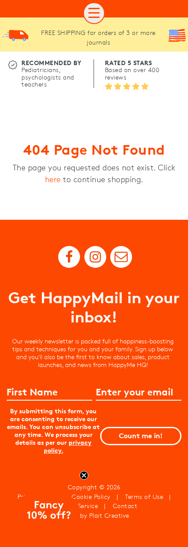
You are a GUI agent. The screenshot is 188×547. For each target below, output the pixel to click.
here (53, 179)
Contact (125, 506)
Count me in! (141, 436)
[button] (94, 13)
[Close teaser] (84, 475)
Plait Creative (109, 515)
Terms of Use (144, 497)
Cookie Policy (91, 497)
